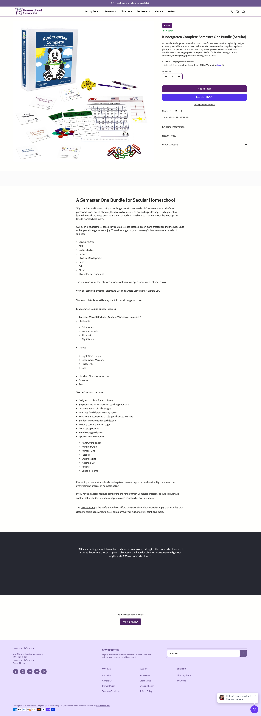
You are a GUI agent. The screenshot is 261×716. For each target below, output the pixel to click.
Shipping (176, 62)
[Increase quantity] (179, 76)
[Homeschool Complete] (32, 11)
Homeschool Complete (23, 648)
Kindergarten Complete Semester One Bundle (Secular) (204, 37)
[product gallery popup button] (149, 159)
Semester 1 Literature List (107, 290)
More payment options (204, 104)
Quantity (166, 71)
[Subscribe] (243, 653)
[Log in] (231, 11)
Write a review (130, 622)
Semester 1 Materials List (146, 290)
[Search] (237, 11)
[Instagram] (22, 671)
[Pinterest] (182, 111)
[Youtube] (29, 671)
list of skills (98, 300)
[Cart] (243, 11)
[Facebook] (171, 111)
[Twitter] (176, 111)
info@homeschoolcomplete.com (28, 653)
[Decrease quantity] (165, 76)
